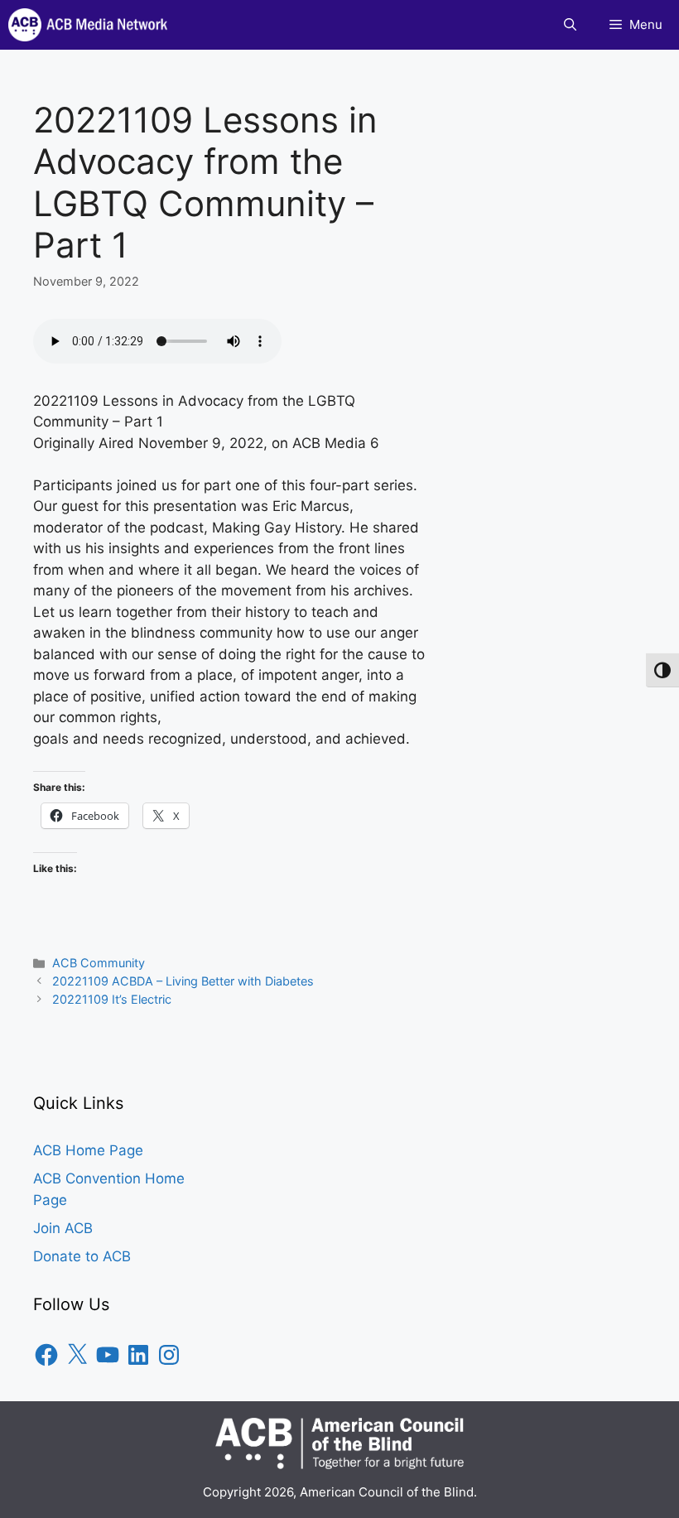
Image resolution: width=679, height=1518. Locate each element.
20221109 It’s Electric (111, 999)
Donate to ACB (82, 1256)
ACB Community (98, 963)
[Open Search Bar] (570, 25)
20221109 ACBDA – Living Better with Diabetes (183, 981)
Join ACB (63, 1228)
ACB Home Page (88, 1150)
